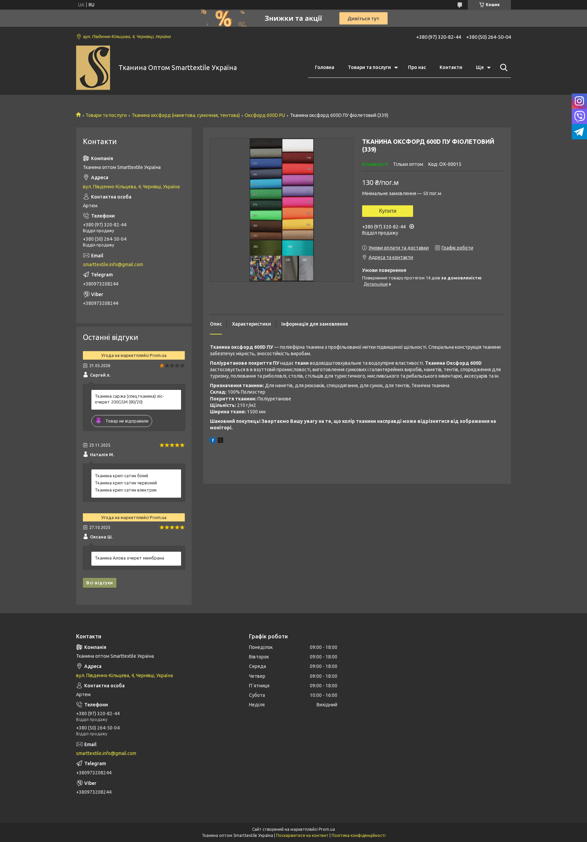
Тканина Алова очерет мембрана (129, 557)
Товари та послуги (369, 67)
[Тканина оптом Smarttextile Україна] (93, 68)
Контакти (451, 67)
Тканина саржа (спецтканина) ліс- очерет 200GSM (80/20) (129, 399)
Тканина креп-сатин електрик (126, 489)
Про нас (417, 67)
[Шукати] (502, 68)
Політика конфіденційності (359, 835)
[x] (220, 441)
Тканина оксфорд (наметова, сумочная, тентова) (186, 115)
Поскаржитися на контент (302, 835)
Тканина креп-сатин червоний (126, 482)
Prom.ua (327, 829)
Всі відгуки (99, 582)
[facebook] (213, 441)
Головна (324, 67)
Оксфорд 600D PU (265, 115)
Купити (387, 211)
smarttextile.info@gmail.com (113, 264)
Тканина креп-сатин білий (121, 475)
